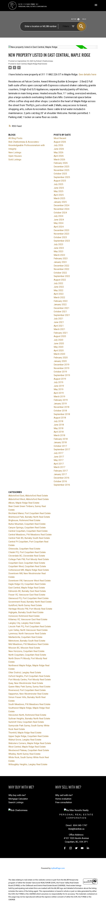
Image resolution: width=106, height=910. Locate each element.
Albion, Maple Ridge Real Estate (23, 503)
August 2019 (60, 379)
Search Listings (15, 802)
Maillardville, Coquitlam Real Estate (25, 637)
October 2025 (60, 173)
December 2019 (61, 364)
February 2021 (61, 333)
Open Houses (15, 156)
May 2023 (58, 251)
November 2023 (61, 233)
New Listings (14, 152)
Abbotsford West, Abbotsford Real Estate (28, 499)
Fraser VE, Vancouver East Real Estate (26, 594)
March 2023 (59, 255)
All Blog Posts (15, 138)
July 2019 (58, 382)
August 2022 (60, 279)
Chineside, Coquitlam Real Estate (24, 548)
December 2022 (61, 265)
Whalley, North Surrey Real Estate (24, 754)
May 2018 (58, 428)
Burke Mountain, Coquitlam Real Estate (27, 524)
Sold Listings (14, 159)
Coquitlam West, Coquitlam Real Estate (27, 566)
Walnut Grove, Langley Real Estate (24, 739)
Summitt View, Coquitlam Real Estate (26, 722)
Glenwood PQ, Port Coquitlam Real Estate (28, 598)
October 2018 (60, 410)
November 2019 (61, 368)
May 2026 (58, 152)
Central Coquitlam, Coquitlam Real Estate (28, 531)
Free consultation (63, 802)
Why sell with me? (64, 795)
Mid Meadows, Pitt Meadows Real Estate (28, 644)
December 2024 (61, 205)
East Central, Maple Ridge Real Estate (32, 64)
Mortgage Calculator (18, 799)
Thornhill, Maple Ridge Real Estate (24, 732)
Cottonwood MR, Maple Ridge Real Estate (28, 570)
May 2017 (58, 460)
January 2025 (60, 202)
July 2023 (58, 244)
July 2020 (58, 340)
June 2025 (59, 188)
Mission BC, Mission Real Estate (24, 647)
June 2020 (59, 343)
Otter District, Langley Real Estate (24, 672)
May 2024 (58, 223)
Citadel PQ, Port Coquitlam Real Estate (27, 552)
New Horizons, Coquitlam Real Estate (26, 651)
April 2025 (59, 195)
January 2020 (60, 361)
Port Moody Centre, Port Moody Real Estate (29, 679)
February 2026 (61, 163)
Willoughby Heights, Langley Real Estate (27, 764)
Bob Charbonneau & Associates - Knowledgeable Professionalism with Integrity (26, 145)
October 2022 (60, 272)
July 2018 (58, 421)
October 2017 (60, 446)
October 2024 (60, 212)
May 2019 (58, 389)
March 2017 (59, 467)
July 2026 (58, 145)
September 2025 (62, 177)
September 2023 (62, 240)
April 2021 (59, 325)
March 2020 (59, 354)
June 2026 (59, 149)
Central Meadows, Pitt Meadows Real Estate (30, 534)
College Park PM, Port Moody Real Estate (28, 559)
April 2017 (59, 463)
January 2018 (60, 442)
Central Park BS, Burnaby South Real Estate (29, 538)
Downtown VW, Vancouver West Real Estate (29, 580)
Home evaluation (63, 799)
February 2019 (61, 400)
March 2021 (59, 329)
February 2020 (61, 357)
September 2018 (62, 414)
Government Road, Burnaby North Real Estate (30, 601)
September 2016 (62, 485)
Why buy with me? (17, 795)
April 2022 (59, 294)
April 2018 (59, 431)
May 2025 (58, 191)
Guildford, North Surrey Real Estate (25, 605)
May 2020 (58, 347)
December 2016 (61, 477)
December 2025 (61, 166)
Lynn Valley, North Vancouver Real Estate (28, 630)
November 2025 (61, 170)
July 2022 (58, 283)
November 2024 (61, 209)
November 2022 (61, 269)
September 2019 (62, 375)
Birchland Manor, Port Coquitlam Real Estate (29, 513)
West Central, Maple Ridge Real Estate (27, 746)
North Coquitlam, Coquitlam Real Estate (27, 655)
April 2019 (59, 393)
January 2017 (60, 474)
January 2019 (60, 403)
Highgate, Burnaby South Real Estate (25, 612)
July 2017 (58, 453)
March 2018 (59, 435)
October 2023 (60, 237)
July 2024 (58, 216)
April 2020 (59, 350)
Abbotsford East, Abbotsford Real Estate (28, 495)
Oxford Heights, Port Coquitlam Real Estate (29, 676)
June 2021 (59, 322)
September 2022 (62, 276)
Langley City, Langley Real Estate (24, 623)
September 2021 (62, 315)
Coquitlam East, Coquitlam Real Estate (26, 563)
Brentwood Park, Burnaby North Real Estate (29, 517)
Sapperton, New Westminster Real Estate (28, 693)
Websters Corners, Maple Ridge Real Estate (29, 743)
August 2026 (60, 142)
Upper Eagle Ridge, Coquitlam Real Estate (28, 736)
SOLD (84, 19)
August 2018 (60, 417)
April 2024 (59, 226)
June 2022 (59, 287)
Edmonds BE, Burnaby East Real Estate (27, 591)
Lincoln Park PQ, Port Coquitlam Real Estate (29, 626)
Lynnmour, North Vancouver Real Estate (27, 633)
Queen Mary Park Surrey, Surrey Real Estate (29, 686)
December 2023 (61, 230)
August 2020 (60, 336)
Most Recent (60, 138)
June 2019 (59, 386)
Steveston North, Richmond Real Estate (27, 715)
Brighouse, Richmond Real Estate (24, 520)
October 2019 (60, 371)
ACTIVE (73, 19)
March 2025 (59, 198)
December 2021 (61, 308)
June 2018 (59, 424)
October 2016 (60, 481)
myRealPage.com (58, 868)
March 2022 (59, 297)
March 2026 (59, 159)
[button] (64, 848)
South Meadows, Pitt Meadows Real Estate (29, 704)
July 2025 (58, 184)
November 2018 (61, 407)
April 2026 (59, 156)
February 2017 (61, 470)
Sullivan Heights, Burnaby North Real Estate (29, 718)
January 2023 (60, 262)
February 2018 (61, 439)
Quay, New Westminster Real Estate (25, 683)
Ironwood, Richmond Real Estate (24, 616)
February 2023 (61, 258)
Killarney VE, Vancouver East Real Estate (27, 619)
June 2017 (59, 456)
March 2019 (59, 396)
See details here (87, 74)
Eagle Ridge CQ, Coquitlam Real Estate (27, 584)
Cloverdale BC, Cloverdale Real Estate (26, 555)
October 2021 (60, 311)
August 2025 (60, 180)
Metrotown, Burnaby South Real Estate (26, 640)
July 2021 (58, 318)
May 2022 (58, 290)
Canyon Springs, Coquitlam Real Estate (27, 527)
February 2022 (61, 301)
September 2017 (62, 449)
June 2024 (59, 219)
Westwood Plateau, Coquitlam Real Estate (28, 750)
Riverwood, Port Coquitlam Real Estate (27, 690)
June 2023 (59, 248)
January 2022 (60, 304)
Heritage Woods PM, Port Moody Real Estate (30, 608)
